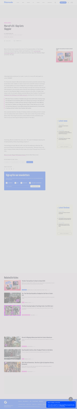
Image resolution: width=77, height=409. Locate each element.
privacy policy (62, 405)
